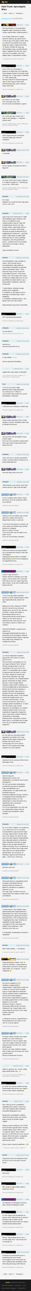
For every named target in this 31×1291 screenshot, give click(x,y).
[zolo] (8, 494)
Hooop (14, 357)
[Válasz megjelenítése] (24, 25)
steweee (5, 257)
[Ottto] (8, 25)
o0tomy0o (5, 213)
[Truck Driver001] (8, 66)
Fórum (24, 1285)
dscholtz (5, 945)
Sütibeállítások (21, 1288)
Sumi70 (4, 1155)
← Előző (4, 13)
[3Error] (8, 369)
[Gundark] (8, 959)
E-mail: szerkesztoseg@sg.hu (9, 1288)
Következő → (20, 13)
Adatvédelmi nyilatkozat (7, 1285)
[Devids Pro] (8, 571)
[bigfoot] (8, 96)
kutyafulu (5, 196)
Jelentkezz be (6, 18)
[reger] (8, 113)
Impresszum (18, 1285)
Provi (4, 384)
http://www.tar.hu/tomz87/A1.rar (13, 333)
